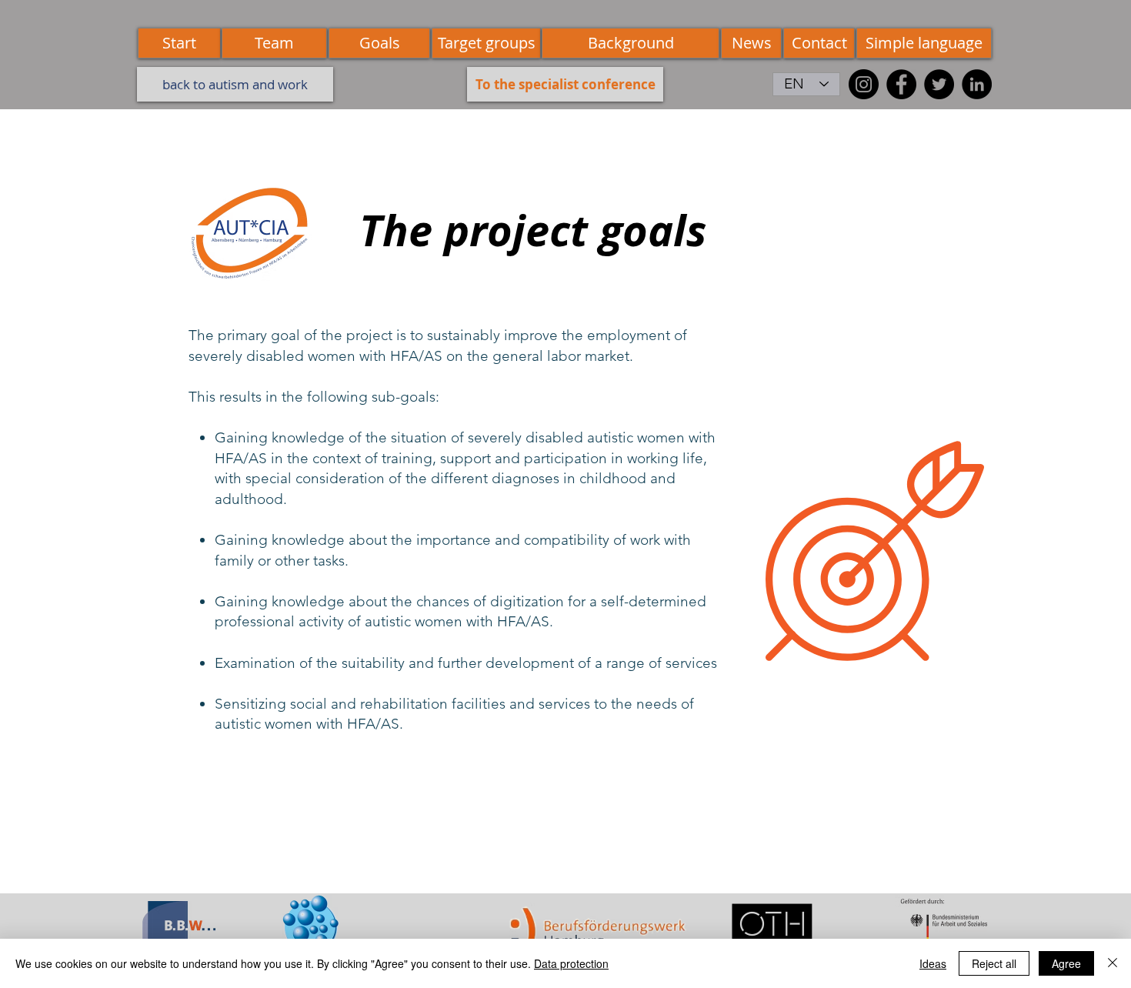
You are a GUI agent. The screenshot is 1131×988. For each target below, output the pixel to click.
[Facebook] (901, 84)
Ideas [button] (932, 963)
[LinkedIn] (977, 84)
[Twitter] (939, 84)
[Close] (1112, 963)
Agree (1066, 963)
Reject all (994, 963)
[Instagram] (864, 84)
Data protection (571, 963)
